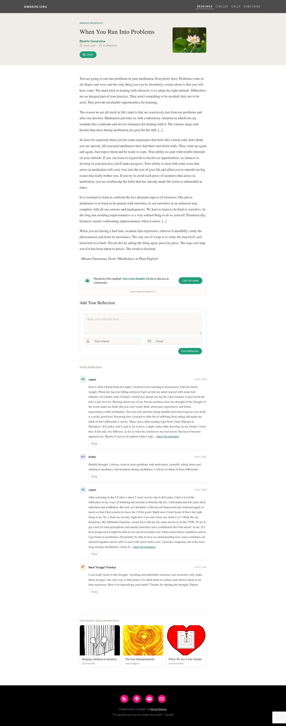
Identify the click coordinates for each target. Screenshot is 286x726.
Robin (92, 456)
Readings (205, 6)
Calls (236, 6)
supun (92, 379)
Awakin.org (35, 6)
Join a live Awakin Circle (137, 278)
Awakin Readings (91, 23)
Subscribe (252, 6)
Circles (222, 6)
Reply (94, 443)
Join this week (190, 280)
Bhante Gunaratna (92, 41)
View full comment (167, 436)
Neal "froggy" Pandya (102, 567)
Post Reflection (190, 351)
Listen (90, 54)
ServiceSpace (158, 709)
